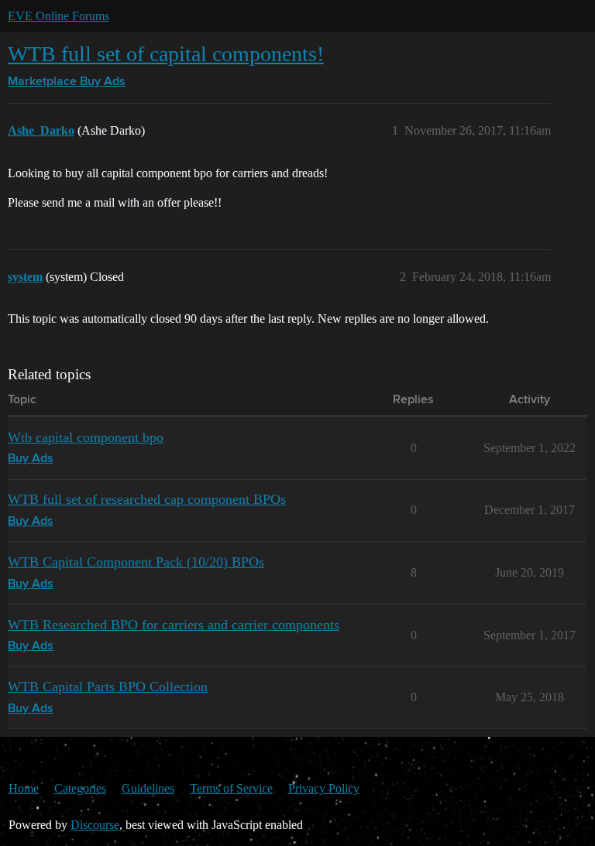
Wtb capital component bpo (85, 437)
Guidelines (148, 788)
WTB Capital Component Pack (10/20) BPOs (136, 562)
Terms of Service (231, 788)
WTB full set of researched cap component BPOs (147, 499)
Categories (80, 788)
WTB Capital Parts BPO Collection (108, 686)
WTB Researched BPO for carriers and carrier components (173, 624)
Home (24, 788)
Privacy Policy (323, 788)
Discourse (95, 824)
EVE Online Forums (58, 15)
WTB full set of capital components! (166, 54)
